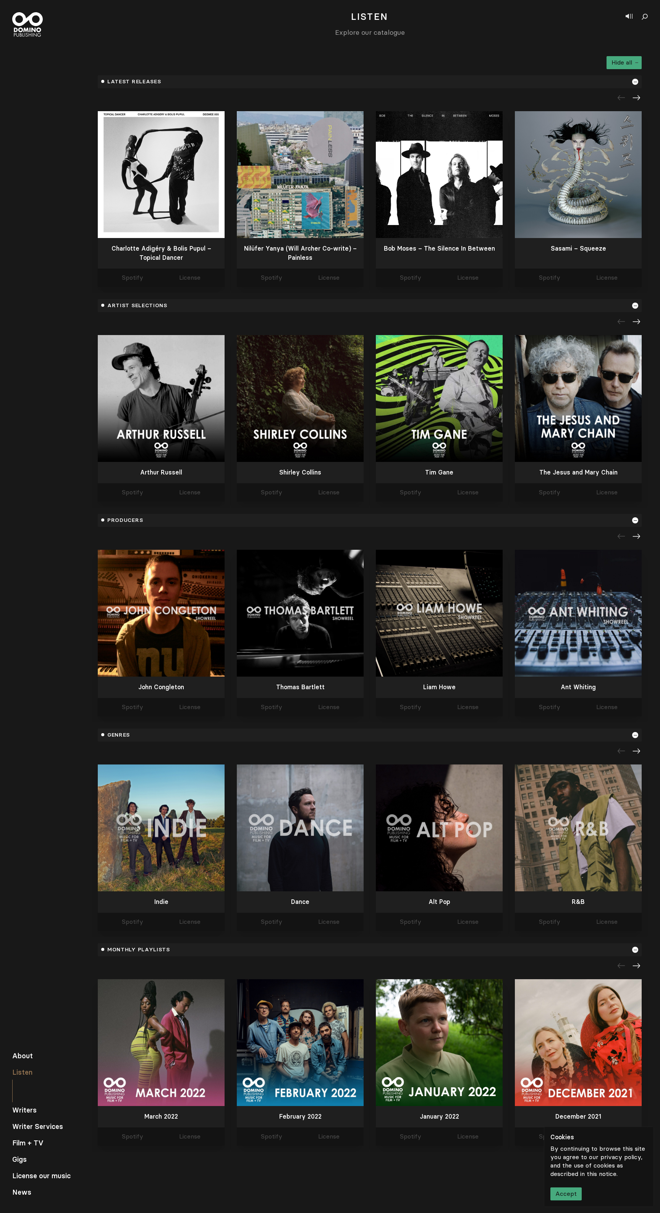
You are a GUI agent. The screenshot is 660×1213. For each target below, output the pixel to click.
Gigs (19, 1159)
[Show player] (629, 17)
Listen (22, 1072)
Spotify (132, 278)
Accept (566, 1193)
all (621, 62)
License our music (41, 1176)
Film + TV (28, 1143)
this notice (601, 1173)
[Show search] (645, 17)
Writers (24, 1110)
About (22, 1056)
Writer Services (37, 1126)
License (190, 278)
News (21, 1192)
